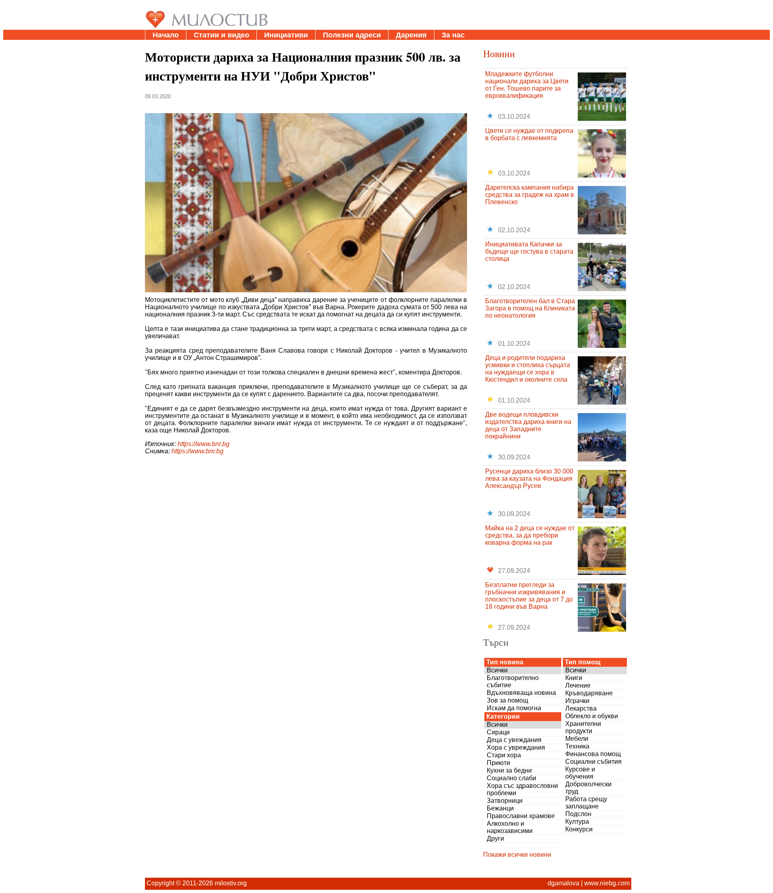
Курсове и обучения (580, 773)
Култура (577, 821)
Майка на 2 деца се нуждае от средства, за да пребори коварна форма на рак (530, 535)
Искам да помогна (514, 708)
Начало (166, 35)
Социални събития (593, 761)
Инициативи (286, 35)
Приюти (498, 762)
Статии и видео (221, 35)
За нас (453, 35)
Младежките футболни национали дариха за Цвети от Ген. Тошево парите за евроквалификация (526, 84)
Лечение (578, 685)
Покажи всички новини (517, 854)
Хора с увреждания (516, 747)
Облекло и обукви (591, 716)
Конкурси (579, 829)
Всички (497, 670)
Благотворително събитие (513, 681)
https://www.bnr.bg (203, 443)
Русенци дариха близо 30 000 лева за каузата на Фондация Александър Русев (529, 478)
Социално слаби (511, 778)
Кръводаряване (589, 693)
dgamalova (563, 883)
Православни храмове (521, 815)
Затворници (505, 800)
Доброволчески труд (588, 788)
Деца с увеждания (514, 739)
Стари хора (504, 755)
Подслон (578, 813)
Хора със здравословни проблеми (522, 789)
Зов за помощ (507, 700)
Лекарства (581, 708)
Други (495, 838)
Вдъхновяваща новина (521, 692)
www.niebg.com (607, 883)
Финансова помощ (593, 753)
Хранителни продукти (583, 727)
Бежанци (500, 808)
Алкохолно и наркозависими (510, 827)
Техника (577, 746)
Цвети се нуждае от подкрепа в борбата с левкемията (529, 134)
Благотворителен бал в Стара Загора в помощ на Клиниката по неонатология (530, 308)
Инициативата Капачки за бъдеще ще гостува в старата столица (529, 251)
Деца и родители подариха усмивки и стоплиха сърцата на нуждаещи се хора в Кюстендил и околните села (527, 368)
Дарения (411, 35)
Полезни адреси (352, 35)
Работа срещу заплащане (586, 803)
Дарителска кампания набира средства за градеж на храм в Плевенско (529, 194)
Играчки (577, 700)
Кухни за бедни (509, 770)
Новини (499, 53)
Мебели (576, 738)
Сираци (498, 732)
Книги (573, 677)
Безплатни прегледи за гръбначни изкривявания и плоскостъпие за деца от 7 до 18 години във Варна (529, 595)
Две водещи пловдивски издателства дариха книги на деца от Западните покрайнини (528, 425)
